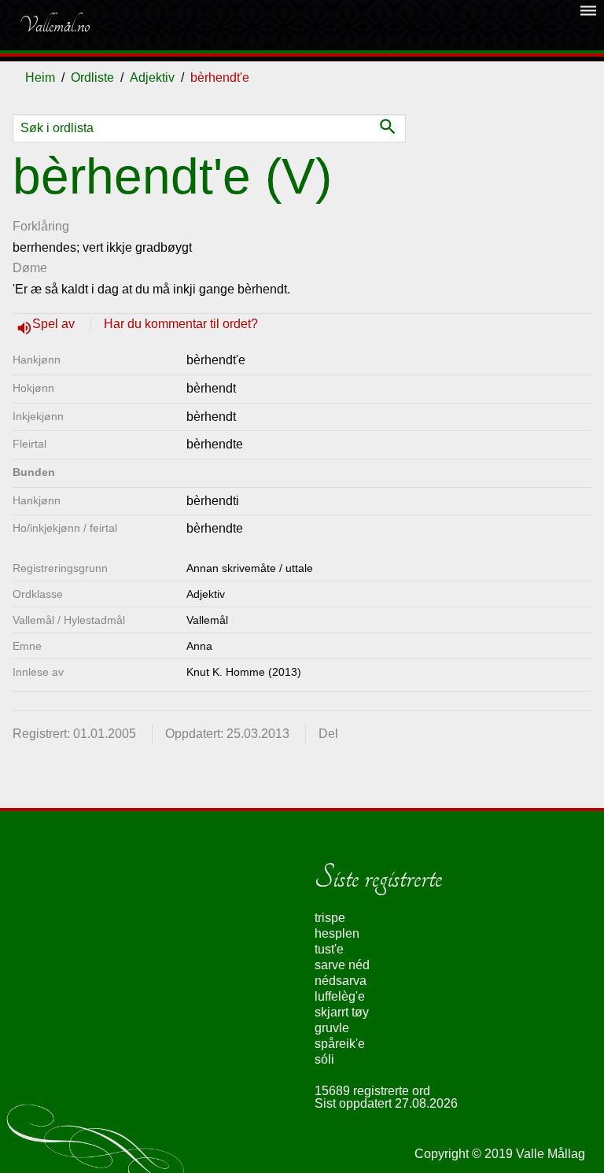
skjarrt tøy (342, 1012)
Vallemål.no (54, 25)
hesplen (337, 933)
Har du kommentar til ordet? (181, 323)
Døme (30, 268)
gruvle (332, 1028)
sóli (324, 1059)
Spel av (55, 323)
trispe (330, 917)
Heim (40, 77)
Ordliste (92, 77)
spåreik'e (340, 1043)
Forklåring (41, 226)
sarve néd (342, 965)
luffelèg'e (340, 996)
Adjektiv (152, 77)
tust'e (329, 949)
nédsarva (340, 980)
